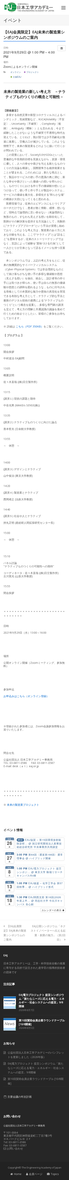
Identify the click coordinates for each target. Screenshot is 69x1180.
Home (17, 1174)
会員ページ (35, 1174)
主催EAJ (16, 76)
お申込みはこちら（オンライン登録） (26, 696)
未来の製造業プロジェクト (23, 804)
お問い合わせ (14, 1148)
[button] (63, 7)
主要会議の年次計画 (19, 1096)
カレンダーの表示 (52, 910)
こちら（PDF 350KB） (30, 326)
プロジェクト (32, 71)
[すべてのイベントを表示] (62, 48)
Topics (55, 1174)
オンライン (15, 71)
